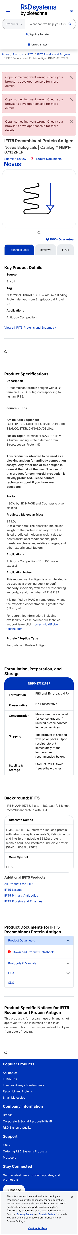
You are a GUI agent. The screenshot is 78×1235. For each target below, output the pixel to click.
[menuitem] (5, 54)
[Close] (71, 77)
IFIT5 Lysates (13, 889)
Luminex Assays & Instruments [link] (23, 1085)
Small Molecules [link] (14, 1097)
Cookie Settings (37, 1228)
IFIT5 (30, 54)
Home (5, 54)
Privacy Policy (25, 1214)
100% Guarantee (62, 239)
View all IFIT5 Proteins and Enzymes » (30, 327)
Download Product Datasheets (33, 952)
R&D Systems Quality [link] (17, 1127)
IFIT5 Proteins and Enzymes (53, 54)
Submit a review (15, 159)
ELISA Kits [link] (10, 1079)
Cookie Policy (47, 1214)
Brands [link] (7, 1115)
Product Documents (47, 159)
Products (18, 54)
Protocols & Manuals (22, 963)
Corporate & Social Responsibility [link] (26, 1121)
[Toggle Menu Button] (8, 10)
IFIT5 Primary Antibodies (21, 895)
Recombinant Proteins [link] (18, 1091)
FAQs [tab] (65, 250)
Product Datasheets (21, 940)
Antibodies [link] (10, 1073)
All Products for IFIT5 (18, 884)
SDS (11, 982)
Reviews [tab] (45, 250)
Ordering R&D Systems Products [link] (25, 1151)
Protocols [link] (9, 1157)
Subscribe (14, 1190)
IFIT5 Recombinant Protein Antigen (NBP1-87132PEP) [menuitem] (37, 58)
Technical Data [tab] (19, 250)
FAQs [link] (6, 1145)
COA (11, 973)
